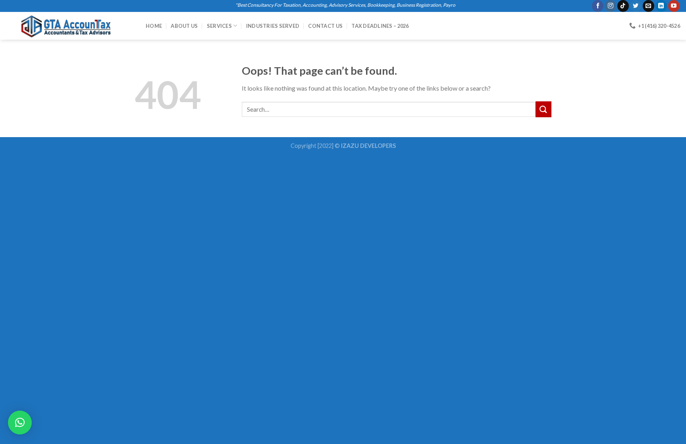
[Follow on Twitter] (636, 6)
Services (219, 26)
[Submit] (543, 109)
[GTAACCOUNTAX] (70, 26)
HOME (154, 26)
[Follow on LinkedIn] (661, 6)
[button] (20, 422)
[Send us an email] (648, 6)
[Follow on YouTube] (674, 6)
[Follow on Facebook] (597, 6)
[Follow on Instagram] (610, 6)
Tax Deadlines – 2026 (380, 26)
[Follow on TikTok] (623, 6)
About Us (184, 26)
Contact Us (325, 26)
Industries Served (272, 26)
